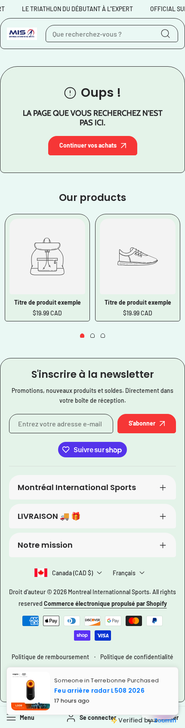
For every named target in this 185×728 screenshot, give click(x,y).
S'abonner (142, 423)
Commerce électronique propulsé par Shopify (105, 603)
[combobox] (112, 33)
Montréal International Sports (77, 487)
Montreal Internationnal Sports (108, 591)
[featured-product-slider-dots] (82, 335)
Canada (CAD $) (72, 573)
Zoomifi (165, 720)
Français (124, 573)
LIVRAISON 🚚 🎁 (49, 516)
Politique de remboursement (50, 656)
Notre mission (45, 545)
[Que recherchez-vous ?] (165, 33)
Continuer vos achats (88, 145)
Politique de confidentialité (136, 656)
